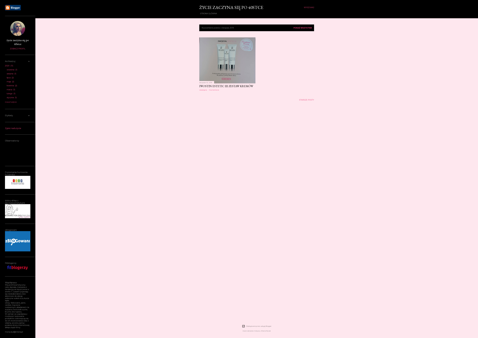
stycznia (11, 97)
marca (11, 89)
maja (10, 82)
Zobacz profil (17, 49)
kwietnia (12, 85)
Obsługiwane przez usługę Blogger (258, 326)
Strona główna (208, 13)
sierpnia (11, 74)
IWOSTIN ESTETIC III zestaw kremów (226, 86)
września (12, 70)
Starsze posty (306, 100)
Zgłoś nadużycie (13, 128)
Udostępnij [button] (203, 90)
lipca (10, 78)
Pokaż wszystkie (303, 28)
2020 (9, 66)
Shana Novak (266, 331)
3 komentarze (214, 90)
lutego (11, 93)
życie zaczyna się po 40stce (231, 7)
